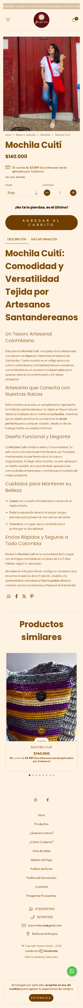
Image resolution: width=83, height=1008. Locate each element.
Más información (44, 239)
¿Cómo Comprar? (41, 842)
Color (8, 185)
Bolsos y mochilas (26, 134)
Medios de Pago (41, 860)
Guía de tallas (42, 851)
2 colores (41, 741)
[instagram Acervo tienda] (35, 800)
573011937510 (44, 909)
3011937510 (45, 917)
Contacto (41, 887)
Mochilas (45, 134)
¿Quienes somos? (41, 833)
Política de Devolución (41, 878)
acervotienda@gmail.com (45, 925)
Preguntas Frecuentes (41, 896)
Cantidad (48, 185)
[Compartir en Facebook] (16, 596)
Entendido (41, 997)
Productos (41, 824)
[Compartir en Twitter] (24, 596)
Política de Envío (42, 869)
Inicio (8, 134)
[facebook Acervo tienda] (47, 800)
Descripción (16, 239)
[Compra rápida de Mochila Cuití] (41, 730)
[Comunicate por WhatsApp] (72, 971)
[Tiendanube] (42, 952)
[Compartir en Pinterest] (31, 596)
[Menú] (9, 19)
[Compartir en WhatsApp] (8, 596)
